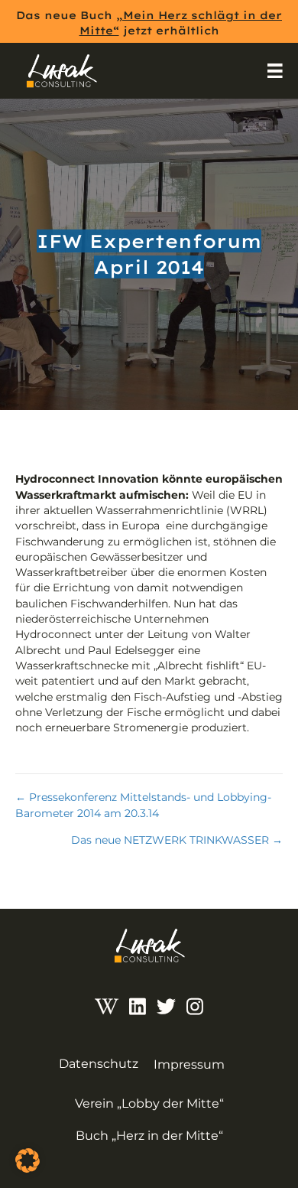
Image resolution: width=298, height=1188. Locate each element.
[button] (27, 1160)
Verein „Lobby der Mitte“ (149, 1103)
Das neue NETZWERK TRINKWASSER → (177, 840)
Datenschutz (98, 1063)
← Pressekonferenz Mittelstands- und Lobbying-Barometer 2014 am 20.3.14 (143, 804)
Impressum (189, 1064)
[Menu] (275, 71)
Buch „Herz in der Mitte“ (149, 1135)
